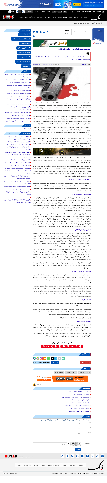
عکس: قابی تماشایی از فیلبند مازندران (20, 96)
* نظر (89, 433)
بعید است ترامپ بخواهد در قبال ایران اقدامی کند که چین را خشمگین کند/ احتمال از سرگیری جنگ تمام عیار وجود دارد (18, 170)
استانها (21, 17)
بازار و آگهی (32, 17)
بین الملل (76, 17)
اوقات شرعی (27, 465)
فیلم (41, 17)
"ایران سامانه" (6, 474)
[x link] (51, 346)
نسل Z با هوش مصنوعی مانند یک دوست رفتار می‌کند (18, 86)
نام (90, 423)
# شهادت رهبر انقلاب (24, 57)
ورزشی (65, 17)
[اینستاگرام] (41, 358)
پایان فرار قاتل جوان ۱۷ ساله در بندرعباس (79, 392)
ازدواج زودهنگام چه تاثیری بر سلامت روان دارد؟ (18, 197)
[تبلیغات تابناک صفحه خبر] (98, 36)
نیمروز (65, 12)
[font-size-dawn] (40, 32)
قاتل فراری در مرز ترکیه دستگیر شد (80, 403)
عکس (37, 17)
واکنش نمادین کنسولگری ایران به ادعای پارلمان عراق (17, 186)
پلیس (74, 372)
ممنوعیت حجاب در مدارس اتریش (21, 189)
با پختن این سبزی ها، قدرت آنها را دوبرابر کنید (18, 93)
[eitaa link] (55, 346)
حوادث (76, 32)
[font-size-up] (47, 32)
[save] (37, 32)
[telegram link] (72, 346)
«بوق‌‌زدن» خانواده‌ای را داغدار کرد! (81, 394)
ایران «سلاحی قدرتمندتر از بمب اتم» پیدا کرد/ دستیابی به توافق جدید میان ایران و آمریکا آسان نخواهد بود (19, 147)
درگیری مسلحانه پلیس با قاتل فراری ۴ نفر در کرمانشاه (76, 406)
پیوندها (37, 12)
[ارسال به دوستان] (59, 358)
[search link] (23, 11)
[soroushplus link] (64, 346)
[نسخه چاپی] (63, 358)
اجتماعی (55, 17)
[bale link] (68, 346)
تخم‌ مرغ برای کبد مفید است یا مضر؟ (20, 160)
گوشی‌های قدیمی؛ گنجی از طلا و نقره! (20, 166)
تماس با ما (72, 465)
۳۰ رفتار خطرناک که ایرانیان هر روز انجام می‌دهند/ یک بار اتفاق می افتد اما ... (80, 23)
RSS (19, 465)
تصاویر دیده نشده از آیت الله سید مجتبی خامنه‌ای (17, 113)
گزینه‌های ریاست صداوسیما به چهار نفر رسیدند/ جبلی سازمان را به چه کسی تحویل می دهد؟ (18, 138)
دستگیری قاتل (59, 372)
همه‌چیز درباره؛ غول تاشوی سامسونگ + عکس (18, 118)
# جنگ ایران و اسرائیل (24, 48)
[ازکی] (79, 4)
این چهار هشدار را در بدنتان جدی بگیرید (20, 91)
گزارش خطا (39, 385)
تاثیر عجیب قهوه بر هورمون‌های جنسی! (20, 83)
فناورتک (54, 12)
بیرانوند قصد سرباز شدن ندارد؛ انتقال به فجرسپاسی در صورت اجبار (17, 182)
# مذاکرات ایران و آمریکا (23, 62)
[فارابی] (62, 43)
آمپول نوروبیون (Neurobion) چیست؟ (20, 107)
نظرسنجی (43, 12)
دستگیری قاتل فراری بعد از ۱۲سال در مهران (78, 411)
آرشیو (48, 12)
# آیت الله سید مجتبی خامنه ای (21, 39)
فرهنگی (50, 17)
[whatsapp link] (76, 346)
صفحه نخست (83, 17)
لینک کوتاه (86, 362)
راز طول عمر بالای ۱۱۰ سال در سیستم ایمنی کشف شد (18, 100)
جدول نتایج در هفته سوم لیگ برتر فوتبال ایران (18, 121)
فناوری (26, 17)
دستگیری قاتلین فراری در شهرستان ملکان (79, 408)
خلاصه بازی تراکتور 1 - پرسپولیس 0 (21, 115)
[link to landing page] (96, 17)
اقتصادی (70, 17)
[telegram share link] (55, 358)
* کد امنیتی (88, 443)
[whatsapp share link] (48, 358)
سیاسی (60, 17)
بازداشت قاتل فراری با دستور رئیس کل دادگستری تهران (75, 397)
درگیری (68, 372)
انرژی (44, 17)
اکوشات (60, 12)
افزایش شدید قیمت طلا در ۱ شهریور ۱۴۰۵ (19, 142)
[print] (33, 36)
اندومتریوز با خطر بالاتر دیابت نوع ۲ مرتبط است (18, 80)
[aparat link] (43, 346)
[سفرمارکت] (62, 379)
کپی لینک (55, 362)
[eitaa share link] (44, 358)
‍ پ (44, 32)
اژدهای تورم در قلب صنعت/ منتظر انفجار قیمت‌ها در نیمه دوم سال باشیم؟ (17, 76)
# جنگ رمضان (26, 66)
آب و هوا (36, 465)
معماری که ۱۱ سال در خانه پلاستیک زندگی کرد (18, 104)
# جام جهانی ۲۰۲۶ (25, 34)
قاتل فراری (81, 372)
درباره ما (81, 465)
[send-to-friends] (33, 32)
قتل (88, 372)
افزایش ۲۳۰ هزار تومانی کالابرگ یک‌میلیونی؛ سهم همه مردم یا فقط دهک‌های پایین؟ (17, 201)
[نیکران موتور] (62, 151)
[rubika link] (80, 346)
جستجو (50, 465)
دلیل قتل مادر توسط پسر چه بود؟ (80, 400)
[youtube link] (47, 346)
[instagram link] (60, 346)
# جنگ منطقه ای (25, 43)
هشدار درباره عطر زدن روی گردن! (22, 110)
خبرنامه (64, 465)
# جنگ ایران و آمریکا (24, 53)
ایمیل (89, 428)
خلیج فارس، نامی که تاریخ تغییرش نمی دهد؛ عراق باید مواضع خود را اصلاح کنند (17, 177)
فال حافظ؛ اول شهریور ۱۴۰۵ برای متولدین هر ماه (17, 163)
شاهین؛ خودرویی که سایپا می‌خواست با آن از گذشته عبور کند (17, 193)
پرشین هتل (27, 129)
